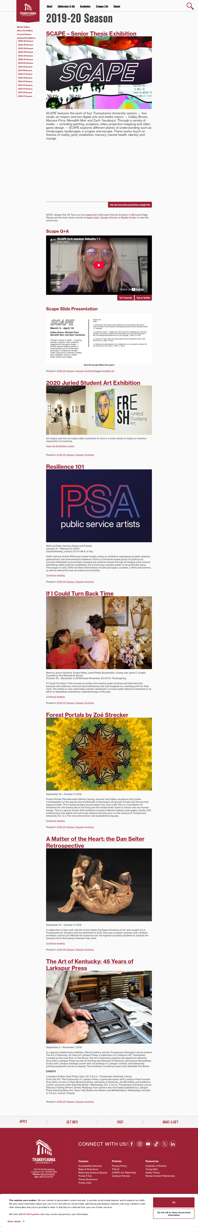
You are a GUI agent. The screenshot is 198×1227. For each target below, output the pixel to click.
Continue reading (55, 575)
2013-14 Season (25, 85)
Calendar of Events (156, 1165)
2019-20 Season (66, 371)
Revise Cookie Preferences (160, 1175)
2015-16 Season (25, 78)
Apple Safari (92, 217)
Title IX (115, 1169)
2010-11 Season (25, 96)
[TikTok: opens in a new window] (156, 1144)
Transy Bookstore (87, 1179)
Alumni (116, 6)
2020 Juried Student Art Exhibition (93, 382)
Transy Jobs (84, 1182)
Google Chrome (108, 217)
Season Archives (85, 371)
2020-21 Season (25, 59)
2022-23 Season (25, 52)
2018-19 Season (25, 67)
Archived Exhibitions (26, 38)
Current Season (24, 34)
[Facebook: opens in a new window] (131, 1144)
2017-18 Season (25, 70)
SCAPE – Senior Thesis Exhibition (91, 33)
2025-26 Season (25, 41)
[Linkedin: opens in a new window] (173, 1144)
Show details (14, 1221)
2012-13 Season (25, 89)
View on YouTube (143, 298)
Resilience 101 (65, 466)
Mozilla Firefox (128, 217)
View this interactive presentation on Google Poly (130, 205)
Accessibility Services (90, 1165)
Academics (85, 6)
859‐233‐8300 (48, 1174)
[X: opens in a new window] (164, 1144)
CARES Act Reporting (124, 1172)
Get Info (72, 1122)
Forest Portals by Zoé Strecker (87, 714)
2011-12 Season (25, 92)
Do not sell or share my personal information (173, 1213)
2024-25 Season (25, 45)
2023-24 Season (25, 48)
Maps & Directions (88, 1169)
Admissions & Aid (66, 6)
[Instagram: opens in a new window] (140, 1144)
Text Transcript (125, 298)
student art (108, 371)
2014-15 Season (25, 81)
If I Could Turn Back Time (80, 593)
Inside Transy (153, 1172)
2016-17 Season (25, 74)
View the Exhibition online (60, 446)
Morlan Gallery (23, 27)
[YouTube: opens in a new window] (148, 1144)
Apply (23, 1121)
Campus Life (102, 6)
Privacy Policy (119, 1165)
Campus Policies (121, 1175)
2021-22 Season (25, 56)
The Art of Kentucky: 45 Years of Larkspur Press (89, 965)
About (49, 6)
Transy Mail (152, 1169)
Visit (120, 1122)
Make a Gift (170, 1122)
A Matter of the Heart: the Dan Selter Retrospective (95, 842)
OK (174, 1202)
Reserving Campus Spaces (92, 1172)
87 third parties (31, 1214)
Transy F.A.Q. (85, 1175)
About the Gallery (25, 30)
